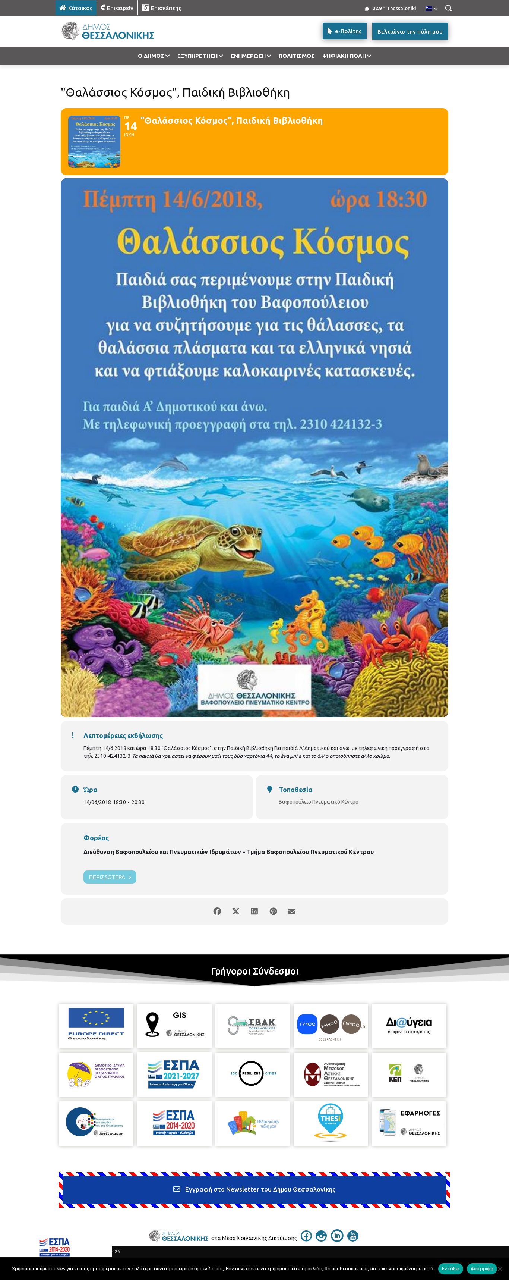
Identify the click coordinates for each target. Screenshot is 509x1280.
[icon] (306, 1239)
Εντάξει (450, 1268)
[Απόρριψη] (499, 1269)
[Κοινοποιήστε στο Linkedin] (254, 911)
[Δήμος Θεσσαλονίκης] (115, 31)
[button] (448, 8)
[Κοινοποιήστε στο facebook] (217, 911)
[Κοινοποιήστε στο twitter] (236, 911)
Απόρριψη (482, 1268)
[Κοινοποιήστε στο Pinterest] (273, 911)
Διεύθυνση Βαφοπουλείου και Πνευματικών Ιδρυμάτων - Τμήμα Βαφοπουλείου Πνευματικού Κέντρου (228, 851)
